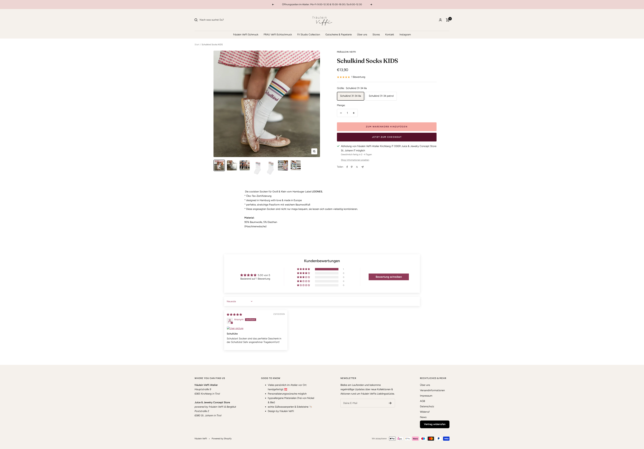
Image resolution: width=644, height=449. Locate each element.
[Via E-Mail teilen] (362, 167)
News (423, 417)
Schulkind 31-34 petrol (381, 95)
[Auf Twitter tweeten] (357, 167)
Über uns (362, 34)
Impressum (426, 395)
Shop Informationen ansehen (355, 160)
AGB (422, 401)
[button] (303, 269)
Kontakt (389, 34)
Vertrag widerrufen (434, 424)
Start (197, 44)
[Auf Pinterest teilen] (352, 167)
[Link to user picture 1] (256, 328)
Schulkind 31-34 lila (350, 95)
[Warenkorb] (447, 20)
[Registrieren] (390, 403)
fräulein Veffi (346, 52)
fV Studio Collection (308, 34)
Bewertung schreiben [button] (389, 276)
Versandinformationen (432, 390)
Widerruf (425, 411)
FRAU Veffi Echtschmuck (278, 34)
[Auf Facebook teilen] (347, 167)
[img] (234, 314)
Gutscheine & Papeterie (338, 34)
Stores (376, 34)
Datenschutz (427, 406)
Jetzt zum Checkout (387, 137)
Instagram (405, 34)
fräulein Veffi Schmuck (245, 34)
